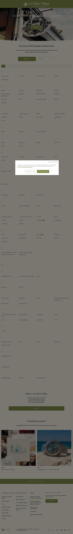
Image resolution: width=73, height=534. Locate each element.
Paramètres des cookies (30, 171)
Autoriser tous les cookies (43, 171)
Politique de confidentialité (27, 167)
